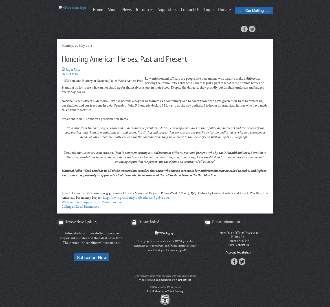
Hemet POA (70, 74)
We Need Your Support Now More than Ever (92, 202)
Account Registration (238, 252)
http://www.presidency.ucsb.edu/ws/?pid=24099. (137, 198)
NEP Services (183, 280)
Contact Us (242, 245)
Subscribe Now (92, 257)
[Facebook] (244, 29)
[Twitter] (252, 29)
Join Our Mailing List (254, 10)
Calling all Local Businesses (80, 207)
